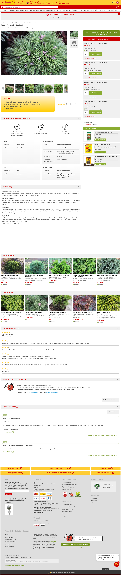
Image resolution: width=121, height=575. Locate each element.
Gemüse (89, 10)
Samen (94, 10)
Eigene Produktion (66, 489)
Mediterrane (49, 10)
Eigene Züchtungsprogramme (69, 487)
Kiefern (35, 22)
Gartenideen (28, 10)
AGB (92, 502)
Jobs (63, 513)
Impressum (94, 498)
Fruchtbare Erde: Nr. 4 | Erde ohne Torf (105, 156)
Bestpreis (22, 10)
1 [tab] (28, 82)
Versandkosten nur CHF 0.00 (41, 520)
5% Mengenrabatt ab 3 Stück (91, 121)
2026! (8, 10)
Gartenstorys (8, 544)
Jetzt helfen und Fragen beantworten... (15, 565)
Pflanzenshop (10, 22)
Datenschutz (94, 500)
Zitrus (55, 10)
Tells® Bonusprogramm (11, 537)
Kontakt (64, 516)
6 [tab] (38, 82)
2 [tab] (30, 82)
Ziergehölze (69, 10)
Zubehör (116, 10)
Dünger (111, 10)
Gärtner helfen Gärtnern (11, 539)
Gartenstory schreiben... (110, 400)
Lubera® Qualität (66, 482)
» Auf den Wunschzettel (90, 58)
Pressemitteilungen (67, 511)
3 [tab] (32, 82)
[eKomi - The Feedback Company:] (97, 486)
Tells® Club (8, 534)
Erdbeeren (43, 10)
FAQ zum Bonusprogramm (33, 392)
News (4, 10)
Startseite (3, 22)
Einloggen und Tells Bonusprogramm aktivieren (75, 544)
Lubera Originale (14, 10)
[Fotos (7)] (74, 35)
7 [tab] (40, 82)
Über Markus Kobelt (67, 504)
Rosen (63, 10)
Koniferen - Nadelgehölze (26, 22)
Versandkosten (88, 124)
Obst (34, 10)
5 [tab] (36, 82)
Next (65, 88)
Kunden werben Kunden (11, 541)
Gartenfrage (48, 543)
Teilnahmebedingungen (52, 392)
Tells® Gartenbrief (9, 546)
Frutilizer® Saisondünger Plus (103, 132)
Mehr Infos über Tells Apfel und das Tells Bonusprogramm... (76, 547)
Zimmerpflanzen (101, 10)
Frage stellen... (113, 412)
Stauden (75, 10)
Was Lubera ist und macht (68, 507)
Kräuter (59, 10)
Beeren (37, 10)
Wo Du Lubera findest (67, 509)
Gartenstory (53, 541)
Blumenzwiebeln (82, 10)
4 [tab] (34, 82)
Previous (3, 88)
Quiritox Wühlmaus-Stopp (102, 144)
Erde (107, 10)
